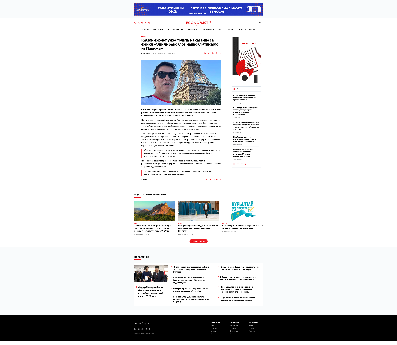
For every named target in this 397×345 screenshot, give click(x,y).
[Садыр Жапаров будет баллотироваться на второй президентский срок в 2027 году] (151, 273)
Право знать (234, 328)
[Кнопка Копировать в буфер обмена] (219, 53)
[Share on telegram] (216, 53)
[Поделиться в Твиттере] (208, 53)
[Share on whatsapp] (212, 53)
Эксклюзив (234, 325)
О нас (213, 325)
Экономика (234, 331)
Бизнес (232, 334)
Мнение (252, 331)
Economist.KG (145, 53)
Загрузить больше (199, 241)
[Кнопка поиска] (260, 22)
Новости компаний (256, 334)
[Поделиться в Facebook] (204, 53)
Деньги (251, 325)
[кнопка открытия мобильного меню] (135, 29)
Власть (143, 36)
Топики (213, 334)
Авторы (213, 331)
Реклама (214, 328)
